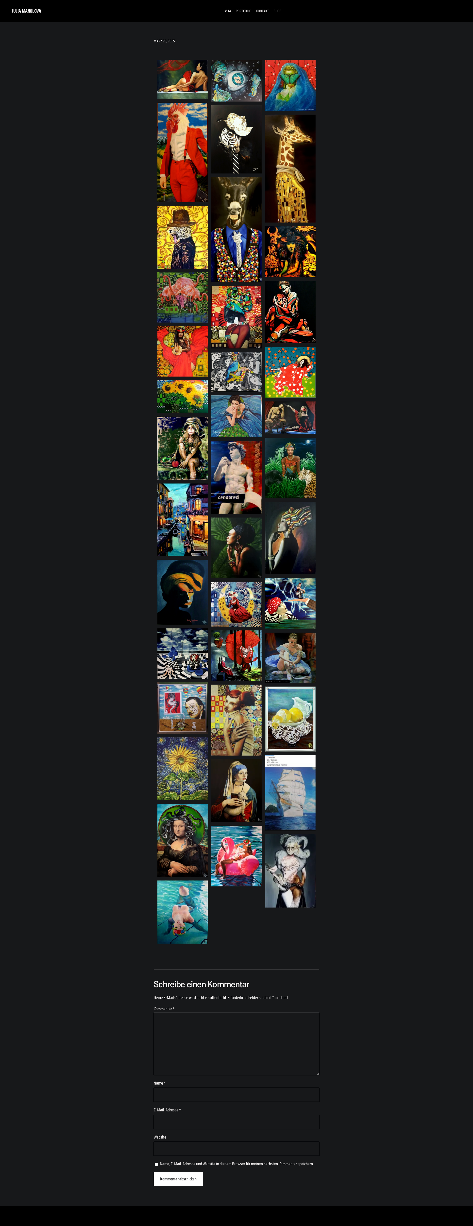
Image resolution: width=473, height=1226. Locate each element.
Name (160, 1083)
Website (160, 1137)
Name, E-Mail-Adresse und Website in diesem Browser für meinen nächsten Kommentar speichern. (237, 1163)
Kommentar (164, 1008)
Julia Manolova (26, 11)
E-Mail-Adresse (167, 1109)
